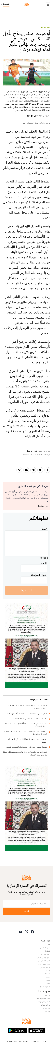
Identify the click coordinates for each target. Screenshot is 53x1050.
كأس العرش (45, 27)
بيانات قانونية (45, 1005)
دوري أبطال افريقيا (43, 957)
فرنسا (48, 980)
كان (49, 945)
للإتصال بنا (46, 1008)
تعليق (44, 528)
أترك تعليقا (26, 590)
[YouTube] (20, 931)
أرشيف (47, 1011)
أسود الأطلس (45, 948)
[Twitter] (26, 931)
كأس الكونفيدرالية (44, 961)
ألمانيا (48, 983)
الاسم (44, 562)
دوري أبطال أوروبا (44, 964)
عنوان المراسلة (39, 574)
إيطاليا (48, 977)
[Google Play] (17, 1030)
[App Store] (36, 1030)
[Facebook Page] (32, 931)
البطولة (47, 951)
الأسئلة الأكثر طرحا (43, 999)
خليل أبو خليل (32, 115)
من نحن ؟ (46, 995)
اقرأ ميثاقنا (43, 506)
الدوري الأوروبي (45, 967)
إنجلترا (48, 970)
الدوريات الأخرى (45, 987)
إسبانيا (47, 974)
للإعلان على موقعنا (43, 1002)
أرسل (26, 911)
